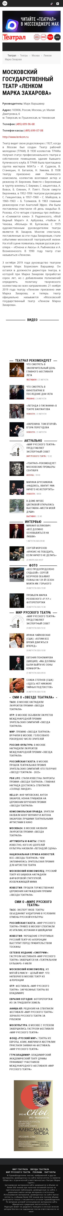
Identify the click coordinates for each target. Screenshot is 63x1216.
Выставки (31, 516)
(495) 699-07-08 (33, 130)
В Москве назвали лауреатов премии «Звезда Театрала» (28, 832)
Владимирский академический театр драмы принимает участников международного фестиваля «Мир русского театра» (32, 1062)
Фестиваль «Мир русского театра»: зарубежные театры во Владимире (29, 990)
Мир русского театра (36, 456)
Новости (30, 414)
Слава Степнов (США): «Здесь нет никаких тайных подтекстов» (40, 684)
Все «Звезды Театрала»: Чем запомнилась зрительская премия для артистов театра (32, 861)
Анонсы (30, 475)
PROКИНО (30, 399)
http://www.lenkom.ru (15, 137)
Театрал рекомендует (33, 360)
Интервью (33, 522)
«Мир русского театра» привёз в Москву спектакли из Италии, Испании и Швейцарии (33, 927)
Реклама (37, 1172)
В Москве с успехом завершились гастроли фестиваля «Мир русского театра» (32, 1029)
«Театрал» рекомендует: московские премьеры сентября (41, 467)
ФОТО (33, 565)
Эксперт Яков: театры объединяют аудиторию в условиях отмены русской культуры (33, 913)
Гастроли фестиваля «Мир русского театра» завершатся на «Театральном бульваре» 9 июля (33, 960)
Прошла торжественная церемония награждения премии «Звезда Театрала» (32, 891)
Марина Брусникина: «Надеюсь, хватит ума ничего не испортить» (40, 486)
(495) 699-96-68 (25, 124)
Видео (32, 320)
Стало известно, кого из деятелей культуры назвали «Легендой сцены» (33, 845)
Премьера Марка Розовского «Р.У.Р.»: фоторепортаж (39, 599)
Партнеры (50, 1172)
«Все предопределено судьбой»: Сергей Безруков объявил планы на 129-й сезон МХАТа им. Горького (40, 576)
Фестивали (31, 380)
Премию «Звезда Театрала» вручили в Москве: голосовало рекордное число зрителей (30, 735)
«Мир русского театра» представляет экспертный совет (40, 448)
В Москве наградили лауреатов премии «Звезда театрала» (27, 706)
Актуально (33, 441)
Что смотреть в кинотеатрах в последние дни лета (39, 390)
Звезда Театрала (39, 1169)
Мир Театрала (20, 1169)
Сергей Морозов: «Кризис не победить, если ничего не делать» (41, 552)
